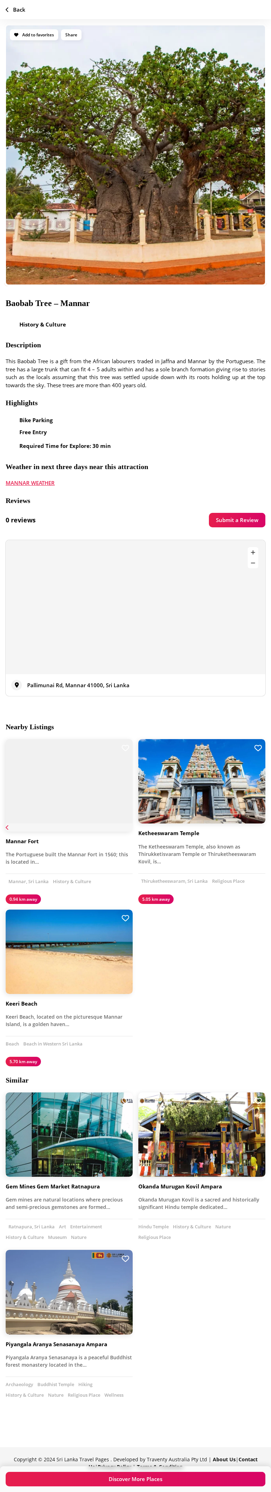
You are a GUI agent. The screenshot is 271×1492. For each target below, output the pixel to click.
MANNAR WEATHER (30, 482)
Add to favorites (37, 35)
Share (71, 35)
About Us (224, 1459)
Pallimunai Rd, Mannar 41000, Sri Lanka (78, 685)
